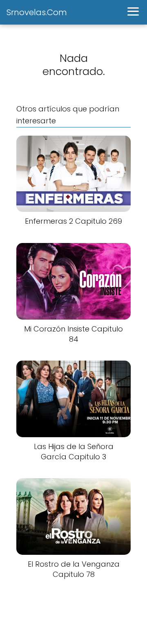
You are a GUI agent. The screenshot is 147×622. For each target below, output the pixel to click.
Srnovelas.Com (37, 12)
